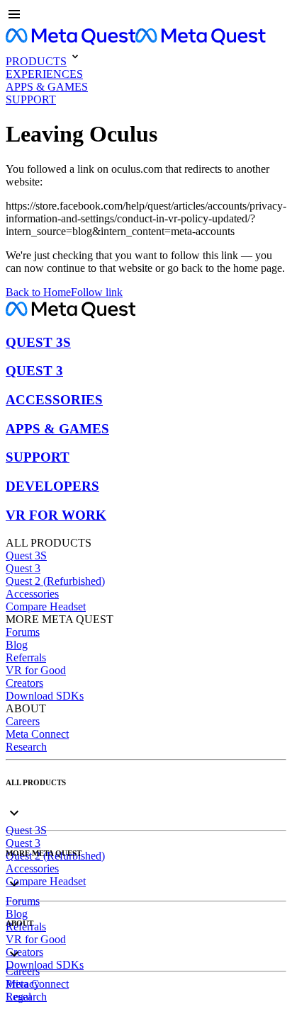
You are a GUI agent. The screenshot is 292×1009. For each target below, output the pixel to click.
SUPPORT (37, 457)
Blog (17, 645)
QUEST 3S (38, 342)
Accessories (32, 594)
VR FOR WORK (56, 515)
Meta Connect (37, 734)
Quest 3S (26, 555)
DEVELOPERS (52, 486)
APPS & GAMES (57, 428)
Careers (23, 721)
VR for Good (36, 670)
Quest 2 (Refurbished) (55, 581)
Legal (18, 997)
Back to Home (38, 292)
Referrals (26, 657)
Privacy (23, 984)
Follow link (97, 292)
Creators (24, 683)
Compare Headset (46, 606)
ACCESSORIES (54, 399)
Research (26, 747)
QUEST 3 (34, 370)
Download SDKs (45, 696)
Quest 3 (23, 568)
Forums (23, 632)
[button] (146, 15)
